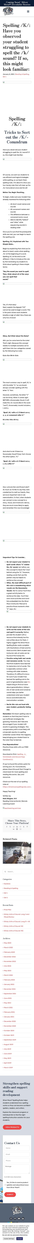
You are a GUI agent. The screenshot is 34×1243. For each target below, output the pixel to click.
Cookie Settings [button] (9, 1238)
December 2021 (9, 989)
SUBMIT (10, 1194)
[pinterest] (15, 1218)
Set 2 (6, 898)
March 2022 (8, 975)
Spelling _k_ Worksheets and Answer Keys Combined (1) (14, 756)
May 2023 (7, 943)
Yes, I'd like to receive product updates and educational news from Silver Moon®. (18, 1185)
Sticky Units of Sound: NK (13, 926)
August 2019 (8, 1044)
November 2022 (10, 961)
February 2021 (9, 1012)
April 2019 (7, 1063)
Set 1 (4, 77)
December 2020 (10, 1021)
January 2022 (9, 984)
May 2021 (7, 1003)
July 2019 (7, 1049)
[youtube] (18, 1218)
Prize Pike (7, 910)
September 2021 (10, 994)
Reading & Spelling (22, 74)
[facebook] (11, 1218)
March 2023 (8, 947)
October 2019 (9, 1035)
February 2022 (9, 980)
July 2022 (7, 966)
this (28, 682)
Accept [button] (19, 1238)
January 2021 (9, 1017)
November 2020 (10, 1026)
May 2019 (7, 1058)
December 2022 (10, 957)
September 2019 (10, 1040)
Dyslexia (7, 884)
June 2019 (8, 1054)
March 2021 (8, 1007)
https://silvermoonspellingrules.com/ (17, 787)
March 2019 (8, 1067)
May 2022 (7, 971)
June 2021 (8, 998)
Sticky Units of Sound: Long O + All (17, 921)
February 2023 (9, 952)
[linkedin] (22, 1218)
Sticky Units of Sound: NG (13, 931)
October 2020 (9, 1030)
